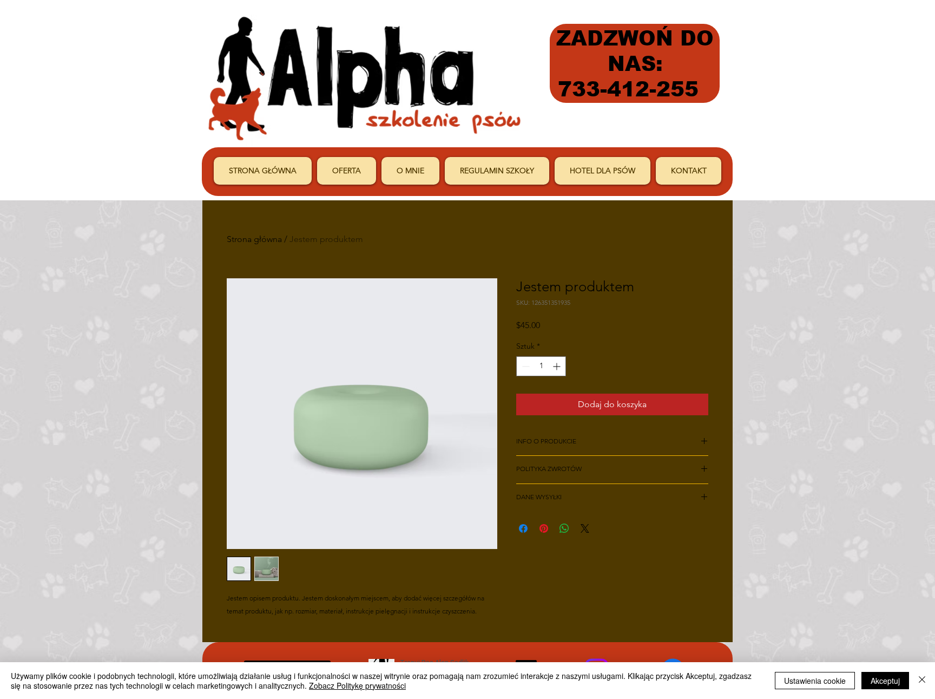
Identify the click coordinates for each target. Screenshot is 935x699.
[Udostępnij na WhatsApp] (564, 528)
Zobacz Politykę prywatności (357, 685)
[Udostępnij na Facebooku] (523, 528)
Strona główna (254, 239)
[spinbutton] (541, 366)
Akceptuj (885, 680)
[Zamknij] (922, 680)
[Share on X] (584, 528)
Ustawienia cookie (815, 680)
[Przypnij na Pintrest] (543, 528)
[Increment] (557, 366)
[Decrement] (524, 366)
